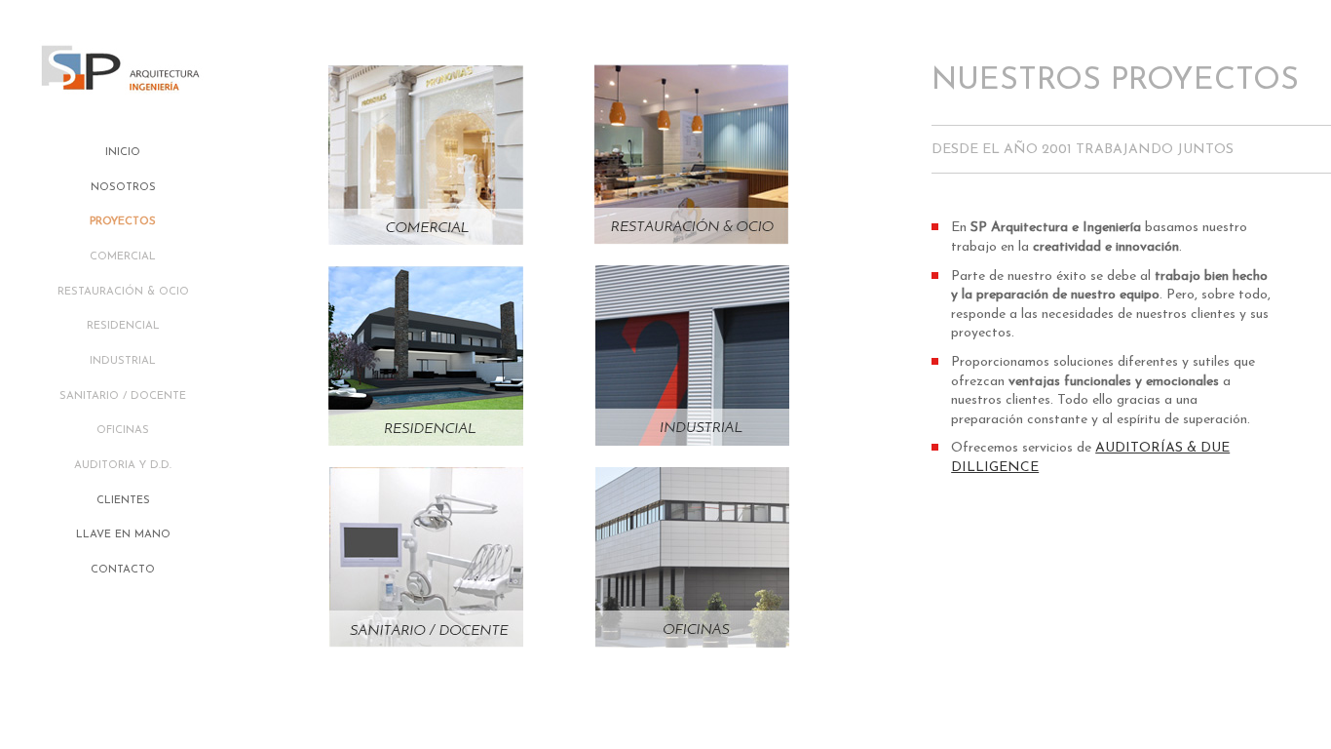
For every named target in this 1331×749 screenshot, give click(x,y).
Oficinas (122, 430)
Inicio (122, 152)
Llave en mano (123, 535)
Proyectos (123, 222)
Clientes (123, 500)
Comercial (123, 257)
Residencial (123, 326)
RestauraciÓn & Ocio (123, 292)
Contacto (123, 570)
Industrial (123, 361)
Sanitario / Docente (122, 396)
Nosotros (123, 187)
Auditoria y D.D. (122, 465)
